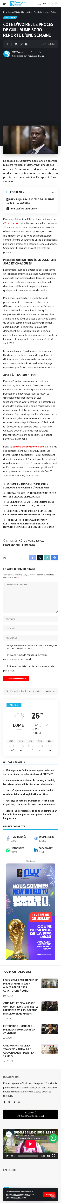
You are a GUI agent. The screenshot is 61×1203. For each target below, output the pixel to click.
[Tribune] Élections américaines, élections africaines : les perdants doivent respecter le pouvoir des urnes (28, 523)
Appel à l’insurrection (23, 208)
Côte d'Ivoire (27, 540)
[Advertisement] (30, 90)
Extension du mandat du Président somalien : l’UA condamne (19, 1030)
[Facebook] (16, 838)
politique (10, 18)
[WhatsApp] (16, 850)
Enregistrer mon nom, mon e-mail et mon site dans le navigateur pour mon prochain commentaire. (32, 646)
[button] (49, 1194)
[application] (30, 1144)
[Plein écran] (53, 1155)
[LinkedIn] (44, 850)
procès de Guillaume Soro (28, 446)
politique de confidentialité (18, 1194)
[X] (9, 1102)
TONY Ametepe (18, 52)
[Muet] (48, 1155)
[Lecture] (7, 1155)
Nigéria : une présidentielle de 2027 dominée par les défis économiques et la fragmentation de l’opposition (30, 814)
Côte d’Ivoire (11, 223)
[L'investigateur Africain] (18, 3)
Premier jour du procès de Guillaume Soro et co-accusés (30, 201)
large (39, 540)
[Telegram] (44, 838)
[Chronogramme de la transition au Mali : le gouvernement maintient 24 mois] (49, 1049)
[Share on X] (16, 44)
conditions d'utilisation (16, 1197)
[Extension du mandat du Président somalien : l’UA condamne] (49, 1029)
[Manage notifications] (53, 1195)
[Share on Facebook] (11, 44)
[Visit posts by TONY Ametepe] (6, 54)
